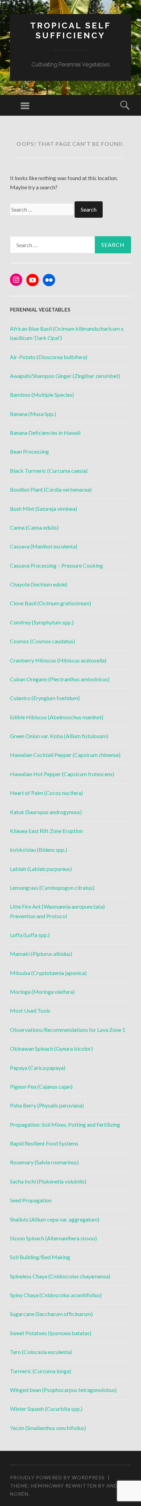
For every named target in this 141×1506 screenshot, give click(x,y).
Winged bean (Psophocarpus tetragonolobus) (63, 1390)
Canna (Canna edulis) (34, 527)
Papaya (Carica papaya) (37, 1067)
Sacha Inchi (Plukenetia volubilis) (48, 1181)
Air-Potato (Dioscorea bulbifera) (48, 357)
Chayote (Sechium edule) (38, 584)
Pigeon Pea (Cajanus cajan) (41, 1086)
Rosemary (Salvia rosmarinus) (44, 1162)
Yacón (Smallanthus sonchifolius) (48, 1428)
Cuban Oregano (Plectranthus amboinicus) (60, 679)
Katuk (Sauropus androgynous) (46, 812)
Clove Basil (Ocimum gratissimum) (50, 603)
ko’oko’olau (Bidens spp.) (38, 849)
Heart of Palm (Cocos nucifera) (46, 792)
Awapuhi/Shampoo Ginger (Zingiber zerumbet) (65, 375)
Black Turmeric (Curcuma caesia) (49, 470)
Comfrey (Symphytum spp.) (42, 622)
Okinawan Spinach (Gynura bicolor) (51, 1048)
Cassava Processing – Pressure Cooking (56, 565)
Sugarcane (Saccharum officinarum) (51, 1314)
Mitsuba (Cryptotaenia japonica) (48, 973)
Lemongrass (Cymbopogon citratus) (52, 887)
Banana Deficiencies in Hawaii (45, 432)
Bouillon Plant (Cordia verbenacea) (51, 489)
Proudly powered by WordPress (57, 1477)
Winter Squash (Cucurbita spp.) (46, 1408)
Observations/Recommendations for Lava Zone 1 (67, 1029)
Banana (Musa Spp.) (33, 413)
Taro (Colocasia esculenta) (41, 1352)
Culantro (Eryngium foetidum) (45, 698)
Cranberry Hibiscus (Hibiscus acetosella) (58, 660)
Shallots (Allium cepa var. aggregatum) (54, 1219)
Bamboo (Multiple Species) (42, 394)
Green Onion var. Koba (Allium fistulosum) (59, 736)
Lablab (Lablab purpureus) (41, 868)
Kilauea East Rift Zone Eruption (46, 830)
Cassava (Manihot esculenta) (43, 546)
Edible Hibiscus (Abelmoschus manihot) (56, 717)
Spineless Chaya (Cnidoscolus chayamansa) (60, 1276)
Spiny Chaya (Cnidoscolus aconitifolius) (56, 1295)
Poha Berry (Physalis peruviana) (47, 1105)
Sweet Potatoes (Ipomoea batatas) (50, 1333)
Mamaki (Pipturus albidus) (41, 953)
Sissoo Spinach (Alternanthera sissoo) (53, 1238)
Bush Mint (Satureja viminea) (43, 508)
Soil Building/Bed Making (40, 1257)
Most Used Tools (30, 1010)
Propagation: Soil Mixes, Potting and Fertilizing (65, 1124)
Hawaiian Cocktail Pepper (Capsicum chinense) (65, 754)
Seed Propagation (31, 1200)
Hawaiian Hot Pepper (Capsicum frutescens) (62, 774)
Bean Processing (29, 451)
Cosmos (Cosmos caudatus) (42, 641)
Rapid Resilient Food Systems (44, 1143)
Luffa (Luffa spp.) (30, 935)
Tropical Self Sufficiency (70, 30)
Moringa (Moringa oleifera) (42, 991)
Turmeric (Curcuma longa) (40, 1371)
